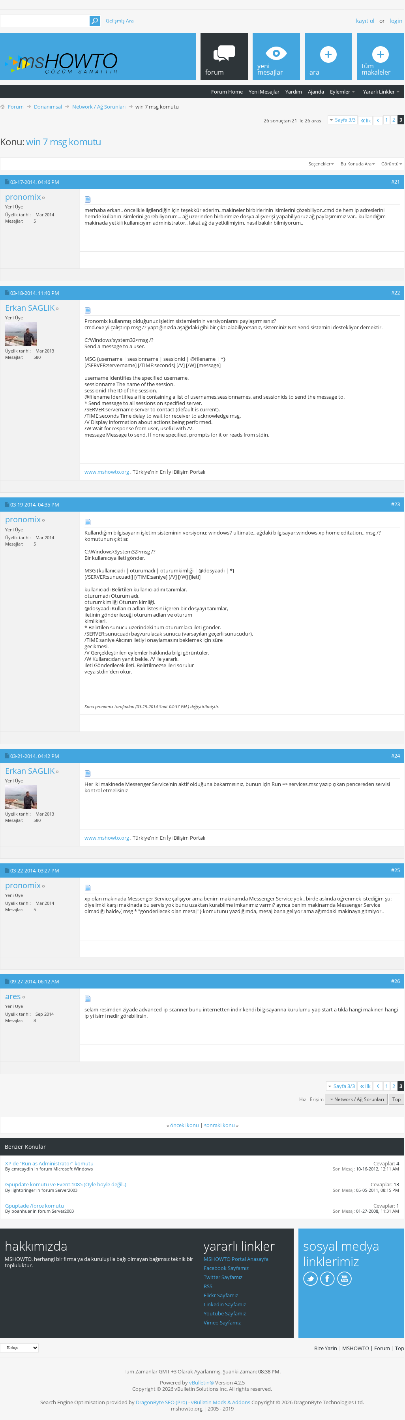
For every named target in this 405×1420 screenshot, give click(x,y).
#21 (395, 181)
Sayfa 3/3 (345, 119)
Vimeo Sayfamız (222, 1322)
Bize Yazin (325, 1348)
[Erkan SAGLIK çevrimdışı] (21, 334)
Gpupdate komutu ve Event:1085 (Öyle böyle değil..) (65, 1184)
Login (396, 20)
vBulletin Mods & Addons (220, 1402)
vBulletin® (201, 1382)
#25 (395, 870)
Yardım (293, 91)
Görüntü (390, 164)
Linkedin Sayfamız (225, 1304)
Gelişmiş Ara (120, 20)
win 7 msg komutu (63, 141)
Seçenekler (319, 164)
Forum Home (227, 91)
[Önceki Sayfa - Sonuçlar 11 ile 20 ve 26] (378, 120)
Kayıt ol (365, 20)
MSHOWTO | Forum (366, 1348)
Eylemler (340, 91)
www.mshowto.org (106, 471)
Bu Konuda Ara (356, 164)
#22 (395, 292)
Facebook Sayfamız (226, 1268)
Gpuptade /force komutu (34, 1205)
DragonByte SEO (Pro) (161, 1402)
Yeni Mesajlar (264, 91)
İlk (368, 120)
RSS (208, 1286)
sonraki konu (219, 1125)
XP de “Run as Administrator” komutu (49, 1163)
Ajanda (316, 91)
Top (396, 1099)
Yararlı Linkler (379, 91)
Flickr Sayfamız (221, 1295)
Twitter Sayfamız (223, 1277)
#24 (395, 755)
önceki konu (184, 1125)
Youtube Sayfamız (225, 1313)
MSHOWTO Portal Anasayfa (236, 1258)
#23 (395, 504)
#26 (395, 981)
